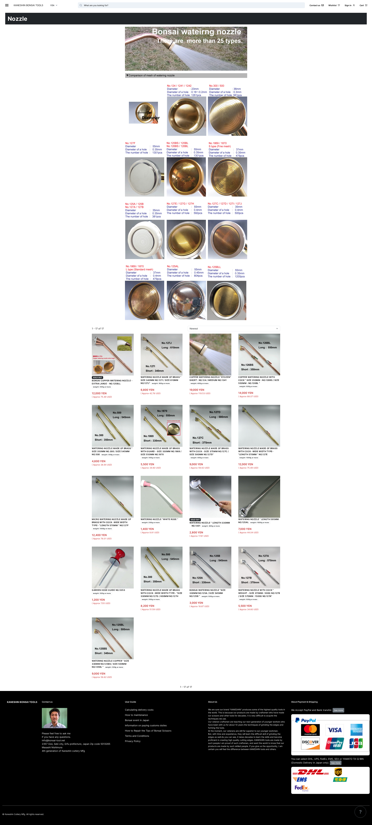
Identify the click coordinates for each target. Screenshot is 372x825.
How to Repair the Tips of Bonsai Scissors (148, 730)
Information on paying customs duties (146, 725)
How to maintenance (136, 714)
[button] (363, 5)
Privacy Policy (133, 741)
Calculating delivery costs (139, 709)
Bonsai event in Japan (137, 720)
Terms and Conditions (137, 735)
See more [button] (338, 710)
